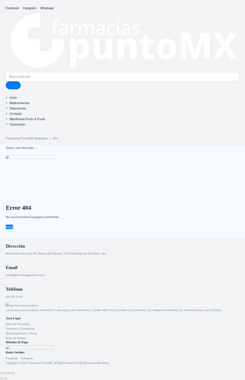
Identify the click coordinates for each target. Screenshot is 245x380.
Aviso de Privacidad (17, 324)
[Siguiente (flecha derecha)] (5, 378)
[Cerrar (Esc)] (13, 373)
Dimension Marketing (96, 363)
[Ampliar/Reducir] (1, 373)
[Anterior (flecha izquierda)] (1, 378)
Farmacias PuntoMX (40, 363)
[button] (9, 227)
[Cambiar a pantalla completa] (5, 373)
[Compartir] (9, 373)
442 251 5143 (14, 296)
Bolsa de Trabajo (16, 338)
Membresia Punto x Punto (21, 333)
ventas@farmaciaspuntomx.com (25, 275)
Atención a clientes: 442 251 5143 (29, 2)
